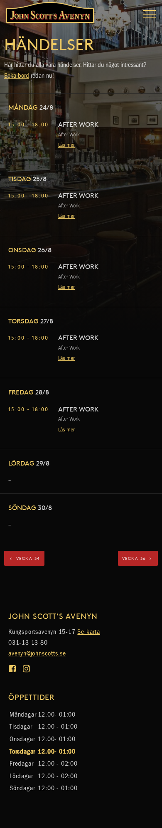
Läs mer (66, 144)
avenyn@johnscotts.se (37, 653)
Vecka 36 (135, 558)
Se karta (88, 632)
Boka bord (16, 75)
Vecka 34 (27, 558)
